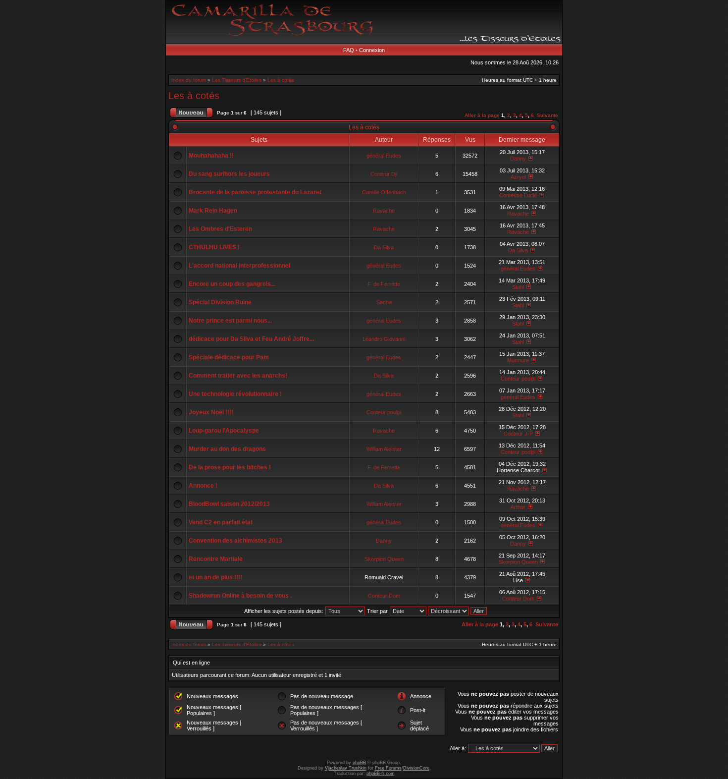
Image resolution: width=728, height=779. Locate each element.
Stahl (518, 287)
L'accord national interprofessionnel (239, 265)
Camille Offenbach (384, 192)
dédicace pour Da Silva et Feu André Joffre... (251, 338)
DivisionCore (416, 768)
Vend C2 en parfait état (221, 522)
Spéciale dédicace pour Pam (229, 357)
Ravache (384, 211)
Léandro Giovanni (384, 339)
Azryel (518, 177)
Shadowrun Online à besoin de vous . (240, 595)
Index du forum (188, 80)
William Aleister (384, 449)
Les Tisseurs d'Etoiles (236, 80)
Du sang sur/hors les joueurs (229, 173)
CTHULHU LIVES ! (214, 247)
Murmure (518, 360)
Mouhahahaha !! (211, 155)
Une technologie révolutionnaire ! (235, 393)
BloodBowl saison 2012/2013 (229, 504)
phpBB (359, 762)
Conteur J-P (518, 434)
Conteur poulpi (518, 379)
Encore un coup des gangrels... (232, 283)
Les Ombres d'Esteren (220, 228)
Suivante (547, 115)
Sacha (384, 302)
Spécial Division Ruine (220, 302)
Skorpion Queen (384, 559)
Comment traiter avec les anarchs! (238, 375)
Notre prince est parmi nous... (230, 320)
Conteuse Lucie (518, 195)
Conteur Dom (384, 596)
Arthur (518, 507)
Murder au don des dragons (227, 448)
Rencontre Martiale (216, 559)
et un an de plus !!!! (215, 577)
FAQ (348, 50)
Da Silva (384, 247)
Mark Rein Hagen (213, 210)
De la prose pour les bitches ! (230, 467)
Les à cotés (280, 80)
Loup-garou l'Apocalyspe (224, 430)
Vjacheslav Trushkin (345, 768)
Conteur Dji (383, 174)
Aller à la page (482, 115)
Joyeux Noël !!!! (211, 412)
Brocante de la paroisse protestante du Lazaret (255, 192)
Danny (518, 159)
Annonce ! (203, 485)
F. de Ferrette (383, 284)
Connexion (372, 50)
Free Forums (388, 768)
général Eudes (383, 156)
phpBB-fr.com (380, 773)
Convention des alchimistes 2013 (235, 540)
